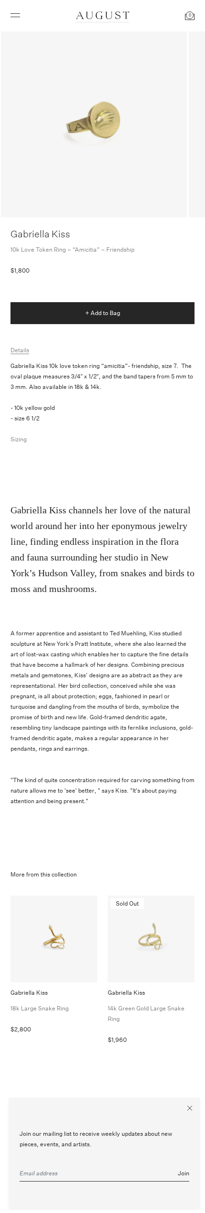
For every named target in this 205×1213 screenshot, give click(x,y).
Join (183, 1173)
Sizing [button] (18, 439)
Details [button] (19, 350)
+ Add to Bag (102, 313)
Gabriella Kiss (40, 233)
